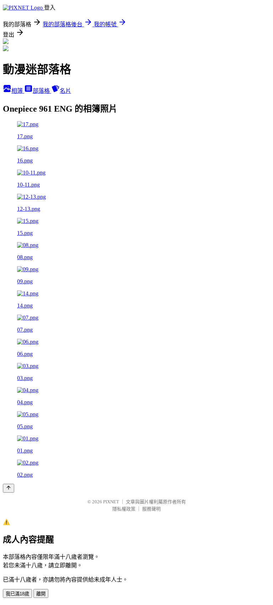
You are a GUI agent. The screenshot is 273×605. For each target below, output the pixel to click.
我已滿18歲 (17, 593)
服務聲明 (151, 509)
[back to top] (8, 488)
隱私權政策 (123, 509)
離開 (41, 593)
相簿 (17, 91)
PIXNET (111, 501)
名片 (65, 91)
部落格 (42, 91)
